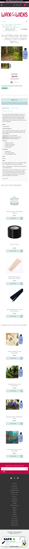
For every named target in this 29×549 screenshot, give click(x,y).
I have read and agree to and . (15, 471)
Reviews (4, 110)
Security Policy (14, 525)
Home (2, 24)
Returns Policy (14, 523)
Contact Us (14, 499)
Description (5, 108)
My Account (18, 5)
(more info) (15, 30)
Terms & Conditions (16, 471)
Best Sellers (14, 501)
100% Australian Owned (14, 9)
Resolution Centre (14, 490)
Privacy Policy (23, 471)
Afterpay (14, 510)
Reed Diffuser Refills (7, 25)
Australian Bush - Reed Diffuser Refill (11, 27)
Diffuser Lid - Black (14, 244)
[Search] (26, 21)
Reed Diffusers (18, 24)
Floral (14, 25)
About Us (14, 496)
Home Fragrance (9, 24)
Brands (14, 503)
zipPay (14, 512)
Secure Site (5, 9)
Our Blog (14, 514)
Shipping (14, 507)
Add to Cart (13, 218)
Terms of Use (14, 518)
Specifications (15, 108)
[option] (14, 53)
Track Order (14, 488)
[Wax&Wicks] (14, 14)
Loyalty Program (14, 492)
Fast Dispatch (24, 9)
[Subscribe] (26, 468)
